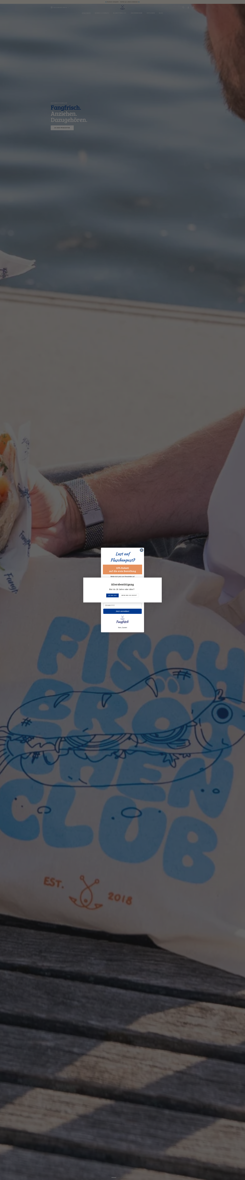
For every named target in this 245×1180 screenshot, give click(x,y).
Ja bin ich (112, 595)
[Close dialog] (141, 550)
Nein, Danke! (122, 627)
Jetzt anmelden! (122, 611)
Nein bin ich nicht (129, 595)
